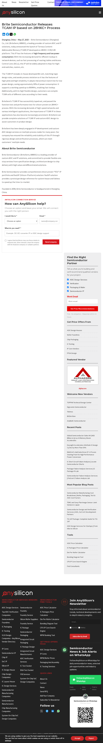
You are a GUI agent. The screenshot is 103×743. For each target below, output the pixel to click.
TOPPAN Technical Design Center (79, 402)
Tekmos (70, 412)
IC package (24, 627)
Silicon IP (5, 666)
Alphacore (82, 388)
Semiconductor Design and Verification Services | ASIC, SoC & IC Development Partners (81, 512)
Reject (91, 738)
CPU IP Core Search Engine (77, 561)
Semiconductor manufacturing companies (8, 693)
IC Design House (8, 670)
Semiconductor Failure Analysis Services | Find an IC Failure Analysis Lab (82, 477)
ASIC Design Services (78, 280)
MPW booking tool (47, 635)
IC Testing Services (47, 666)
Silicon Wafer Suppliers (29, 619)
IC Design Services (9, 686)
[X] (11, 34)
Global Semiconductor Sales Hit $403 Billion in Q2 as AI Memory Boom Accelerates (81, 438)
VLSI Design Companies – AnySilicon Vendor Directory (11, 638)
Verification (74, 283)
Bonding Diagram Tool (75, 557)
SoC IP (4, 661)
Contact (51, 2)
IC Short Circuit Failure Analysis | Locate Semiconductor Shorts (81, 463)
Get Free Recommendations (82, 309)
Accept (77, 738)
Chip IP (4, 657)
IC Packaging (7, 626)
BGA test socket (27, 670)
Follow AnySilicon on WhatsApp (85, 679)
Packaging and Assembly (49, 662)
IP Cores (43, 654)
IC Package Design (27, 647)
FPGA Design (72, 353)
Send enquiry (51, 242)
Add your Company (47, 696)
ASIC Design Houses (74, 330)
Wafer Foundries (73, 335)
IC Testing (70, 344)
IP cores (5, 649)
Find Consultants (73, 566)
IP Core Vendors (73, 349)
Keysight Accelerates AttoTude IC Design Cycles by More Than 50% (82, 446)
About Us (43, 679)
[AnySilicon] (17, 12)
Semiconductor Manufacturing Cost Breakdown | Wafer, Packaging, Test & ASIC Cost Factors (81, 495)
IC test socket (26, 666)
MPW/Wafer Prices (47, 658)
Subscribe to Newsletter (50, 700)
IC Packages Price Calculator (77, 548)
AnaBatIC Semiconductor (76, 421)
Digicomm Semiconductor (76, 407)
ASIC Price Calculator (75, 543)
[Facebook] (7, 34)
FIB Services (25, 674)
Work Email (72, 297)
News (14, 2)
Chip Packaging (72, 339)
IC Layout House (8, 681)
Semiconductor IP (76, 291)
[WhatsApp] (15, 34)
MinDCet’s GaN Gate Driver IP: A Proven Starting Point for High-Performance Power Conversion (81, 454)
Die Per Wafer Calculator (76, 552)
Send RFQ (44, 691)
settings (8, 740)
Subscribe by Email (80, 636)
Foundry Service (26, 615)
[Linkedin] (4, 34)
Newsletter (24, 2)
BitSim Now (71, 416)
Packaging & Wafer (77, 287)
